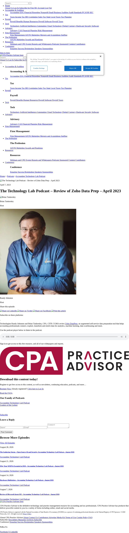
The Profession (11, 37)
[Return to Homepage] (11, 501)
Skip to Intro (5, 53)
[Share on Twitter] (25, 311)
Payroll (8, 19)
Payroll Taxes (57, 21)
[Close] (100, 56)
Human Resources (30, 21)
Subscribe (4, 415)
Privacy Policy (27, 514)
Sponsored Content (67, 44)
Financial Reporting (32, 12)
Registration (30, 49)
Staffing (64, 35)
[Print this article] (58, 311)
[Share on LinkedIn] (8, 311)
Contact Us (33, 517)
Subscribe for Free (26, 8)
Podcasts (56, 44)
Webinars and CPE (18, 44)
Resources (9, 42)
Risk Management (45, 30)
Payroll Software (45, 21)
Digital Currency (69, 26)
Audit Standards (75, 12)
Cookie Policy (82, 517)
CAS (20, 30)
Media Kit (61, 517)
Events (29, 44)
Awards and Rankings (34, 40)
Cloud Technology (54, 26)
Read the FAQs (6, 393)
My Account (39, 8)
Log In (16, 8)
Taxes (12, 17)
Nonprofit (45, 12)
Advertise (53, 517)
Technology (15, 26)
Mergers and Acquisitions (50, 35)
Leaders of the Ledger (9, 405)
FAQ (90, 517)
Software (95, 26)
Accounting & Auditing (14, 10)
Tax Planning (66, 17)
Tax (6, 15)
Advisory (8, 28)
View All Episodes (7, 443)
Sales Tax (42, 17)
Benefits (19, 21)
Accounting (15, 12)
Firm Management (12, 33)
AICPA (28, 35)
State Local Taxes (53, 17)
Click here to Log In (35, 389)
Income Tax (20, 17)
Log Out (48, 8)
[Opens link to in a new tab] (0, 319)
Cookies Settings (38, 68)
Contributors (80, 44)
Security (88, 26)
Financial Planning (30, 30)
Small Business (55, 12)
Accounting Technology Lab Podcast (30, 176)
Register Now (5, 389)
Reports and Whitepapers (42, 44)
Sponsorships (47, 49)
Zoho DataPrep (71, 324)
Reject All (73, 68)
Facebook (4, 532)
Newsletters (13, 520)
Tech (7, 24)
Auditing (65, 12)
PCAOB (86, 12)
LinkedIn (14, 532)
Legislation (33, 17)
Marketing (35, 35)
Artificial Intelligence (28, 26)
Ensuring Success (17, 49)
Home (7, 6)
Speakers (38, 49)
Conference (9, 46)
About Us (9, 8)
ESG (22, 12)
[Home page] (11, 55)
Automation (42, 26)
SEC (91, 12)
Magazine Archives (26, 520)
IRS (27, 17)
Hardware (80, 26)
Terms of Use (71, 517)
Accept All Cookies (92, 68)
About (26, 517)
